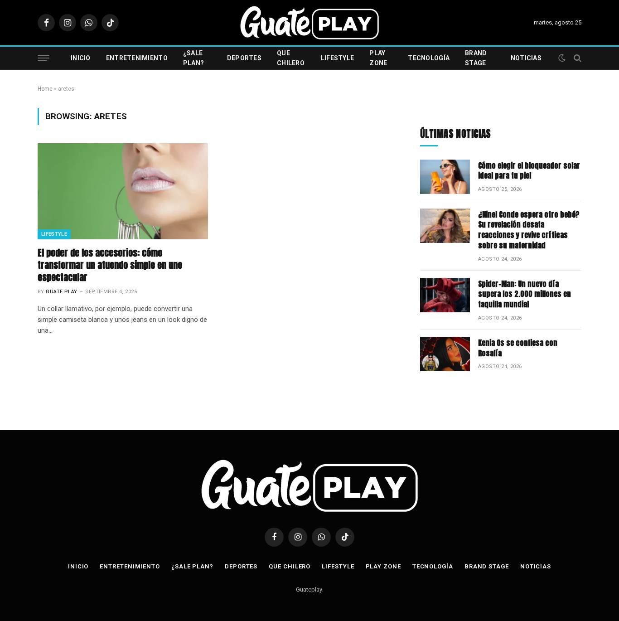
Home (45, 89)
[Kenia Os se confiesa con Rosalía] (445, 354)
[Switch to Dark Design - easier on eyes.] (562, 58)
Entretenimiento (137, 58)
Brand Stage (476, 58)
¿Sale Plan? (193, 58)
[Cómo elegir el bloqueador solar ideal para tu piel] (445, 177)
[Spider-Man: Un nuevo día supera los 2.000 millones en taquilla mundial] (445, 295)
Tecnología (429, 58)
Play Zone (378, 58)
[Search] (576, 58)
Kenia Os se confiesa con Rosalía (517, 348)
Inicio (81, 58)
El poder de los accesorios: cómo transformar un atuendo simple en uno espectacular (110, 265)
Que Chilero (291, 58)
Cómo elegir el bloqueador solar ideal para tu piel (529, 170)
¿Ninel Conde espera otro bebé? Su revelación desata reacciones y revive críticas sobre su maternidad (529, 230)
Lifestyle (337, 58)
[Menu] (43, 58)
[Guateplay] (309, 22)
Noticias (526, 58)
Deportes (244, 58)
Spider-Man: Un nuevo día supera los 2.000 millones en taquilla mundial (524, 294)
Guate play (61, 292)
